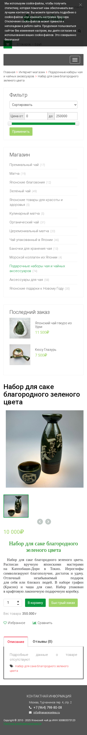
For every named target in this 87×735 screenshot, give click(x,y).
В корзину (35, 603)
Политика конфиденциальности (22, 723)
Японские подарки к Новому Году (37, 288)
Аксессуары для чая (26, 280)
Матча (14, 173)
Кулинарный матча (25, 213)
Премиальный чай (24, 165)
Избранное (16, 623)
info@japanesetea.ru (46, 712)
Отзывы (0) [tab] (42, 641)
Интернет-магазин (32, 72)
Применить (21, 131)
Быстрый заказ (63, 603)
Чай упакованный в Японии (31, 240)
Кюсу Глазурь (45, 349)
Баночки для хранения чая (31, 248)
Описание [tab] (15, 642)
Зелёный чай (20, 191)
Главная (9, 72)
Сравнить (45, 623)
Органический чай (24, 222)
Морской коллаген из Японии (33, 257)
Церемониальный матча (29, 231)
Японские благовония (27, 182)
